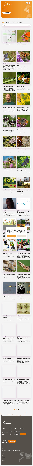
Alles (3, 22)
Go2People (10, 450)
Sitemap (3, 460)
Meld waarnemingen (12, 441)
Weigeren (21, 236)
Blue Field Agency (19, 450)
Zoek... (5, 25)
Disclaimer (3, 457)
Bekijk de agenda (6, 12)
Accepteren (11, 236)
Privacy (3, 453)
